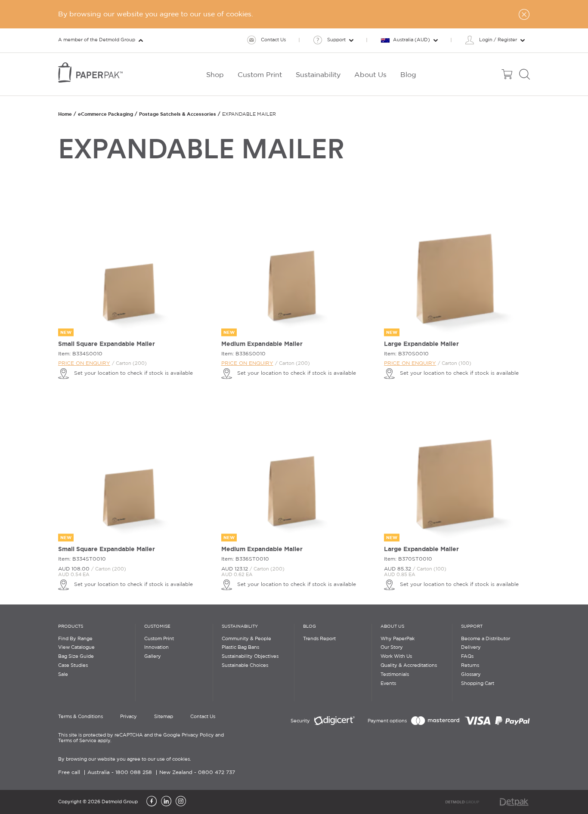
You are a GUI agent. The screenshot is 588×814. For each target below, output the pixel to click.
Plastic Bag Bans (240, 647)
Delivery (471, 647)
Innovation (156, 647)
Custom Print (159, 639)
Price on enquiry (84, 363)
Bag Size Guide (76, 656)
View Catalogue (76, 647)
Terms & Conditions (80, 717)
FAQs (467, 656)
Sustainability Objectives (250, 656)
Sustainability (240, 627)
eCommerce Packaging (105, 114)
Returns (470, 665)
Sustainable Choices (245, 665)
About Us (392, 627)
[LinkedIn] (166, 802)
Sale (63, 674)
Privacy (128, 717)
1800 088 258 (133, 772)
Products (70, 627)
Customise (157, 627)
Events (388, 683)
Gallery (152, 656)
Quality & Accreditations (409, 665)
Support (472, 627)
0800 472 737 (216, 772)
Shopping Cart (477, 683)
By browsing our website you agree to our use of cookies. (124, 759)
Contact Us (202, 717)
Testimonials (395, 674)
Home (65, 114)
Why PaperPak (398, 639)
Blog (309, 627)
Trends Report (319, 639)
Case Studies (73, 665)
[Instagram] (181, 802)
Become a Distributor (485, 639)
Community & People (246, 639)
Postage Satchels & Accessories (177, 114)
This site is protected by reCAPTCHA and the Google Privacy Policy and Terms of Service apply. (141, 738)
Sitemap (163, 717)
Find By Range (75, 639)
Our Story (392, 647)
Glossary (471, 674)
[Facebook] (151, 802)
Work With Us (396, 656)
